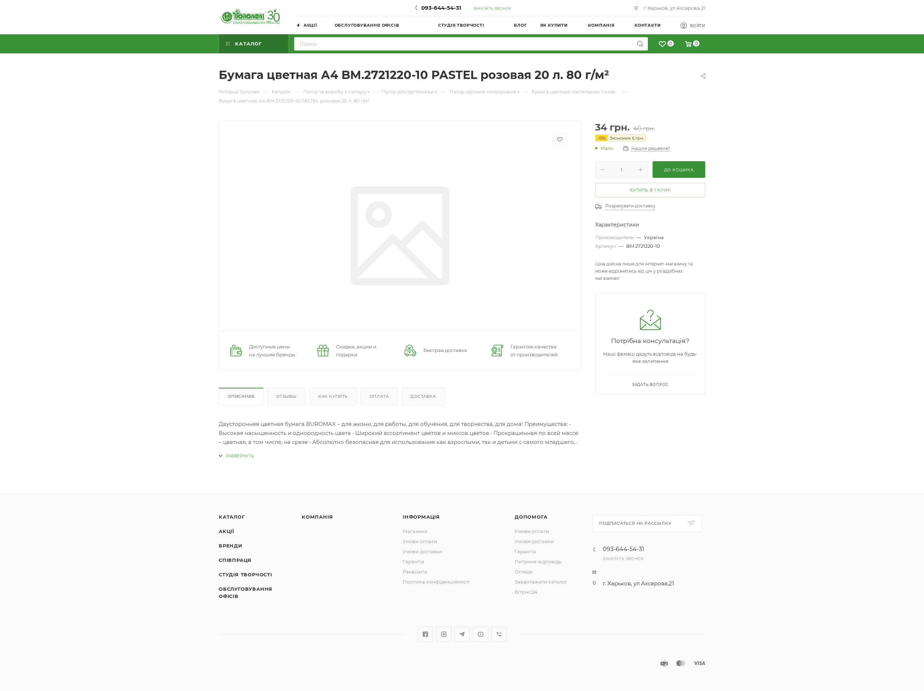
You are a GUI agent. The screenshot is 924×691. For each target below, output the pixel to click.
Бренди (231, 546)
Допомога (531, 517)
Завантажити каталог (541, 582)
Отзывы (286, 396)
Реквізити (415, 572)
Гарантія (413, 561)
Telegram (462, 634)
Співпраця (235, 560)
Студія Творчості (245, 574)
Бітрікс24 (526, 592)
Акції (226, 531)
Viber (499, 634)
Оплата (379, 396)
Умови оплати (420, 541)
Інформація (421, 517)
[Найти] (640, 43)
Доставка (423, 396)
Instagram (444, 634)
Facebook (425, 634)
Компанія (317, 517)
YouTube (480, 634)
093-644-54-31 (441, 7)
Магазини (415, 531)
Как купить (333, 396)
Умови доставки (422, 551)
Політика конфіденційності (436, 582)
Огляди (524, 572)
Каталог (232, 517)
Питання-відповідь (538, 561)
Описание (241, 396)
